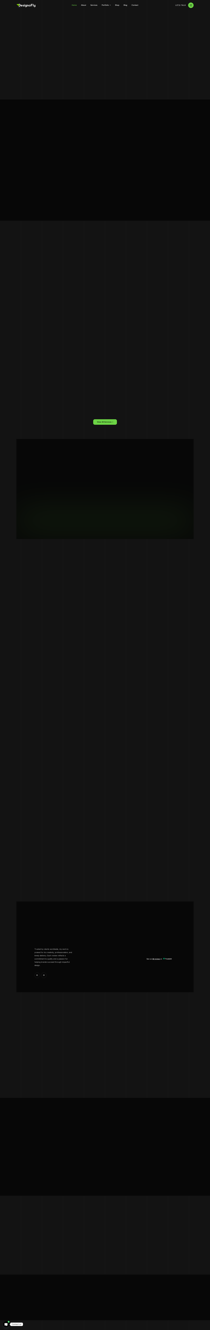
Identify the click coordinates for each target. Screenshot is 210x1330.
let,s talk (180, 5)
